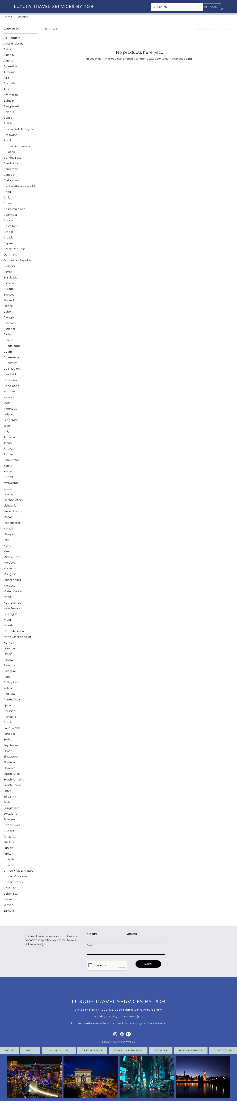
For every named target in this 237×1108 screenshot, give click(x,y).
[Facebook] (121, 1034)
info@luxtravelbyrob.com (143, 1009)
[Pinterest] (128, 1034)
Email (89, 945)
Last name (132, 933)
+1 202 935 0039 (110, 1009)
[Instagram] (115, 1034)
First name (92, 933)
